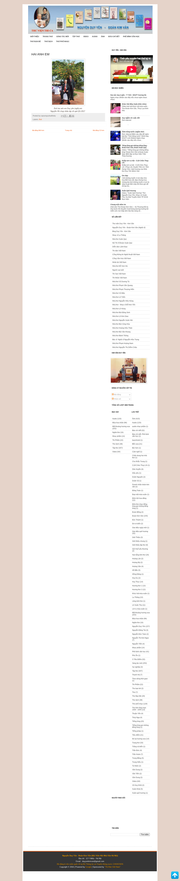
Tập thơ (76, 37)
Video (85, 37)
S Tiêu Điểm (137, 659)
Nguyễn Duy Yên (138, 626)
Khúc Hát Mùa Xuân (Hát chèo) (134, 104)
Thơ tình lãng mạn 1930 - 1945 (139, 709)
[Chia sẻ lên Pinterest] (73, 116)
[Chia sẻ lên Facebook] (70, 116)
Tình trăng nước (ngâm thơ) (133, 132)
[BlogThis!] (65, 116)
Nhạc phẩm (116, 436)
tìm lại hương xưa (139, 739)
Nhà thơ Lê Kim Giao (120, 316)
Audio (94, 37)
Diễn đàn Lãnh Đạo (119, 247)
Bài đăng (117, 395)
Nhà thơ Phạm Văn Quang (122, 285)
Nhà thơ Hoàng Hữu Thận (122, 328)
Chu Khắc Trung (138, 461)
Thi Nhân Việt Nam (119, 278)
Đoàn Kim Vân (137, 516)
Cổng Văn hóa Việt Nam (121, 258)
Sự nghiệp (136, 667)
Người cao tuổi (118, 270)
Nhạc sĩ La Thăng (119, 235)
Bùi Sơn (135, 448)
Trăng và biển (137, 747)
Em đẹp (125, 176)
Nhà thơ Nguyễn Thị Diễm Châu (124, 347)
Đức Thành (136, 520)
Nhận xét (117, 399)
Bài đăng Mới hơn (38, 130)
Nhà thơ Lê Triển (118, 297)
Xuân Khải (136, 789)
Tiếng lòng (136, 721)
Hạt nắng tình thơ (138, 555)
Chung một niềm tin (118, 205)
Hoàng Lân (136, 559)
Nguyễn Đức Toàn (139, 634)
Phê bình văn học (131, 37)
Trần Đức (135, 750)
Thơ (133, 692)
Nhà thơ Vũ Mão (118, 293)
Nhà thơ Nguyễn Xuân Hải (122, 320)
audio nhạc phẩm (139, 426)
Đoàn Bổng (136, 512)
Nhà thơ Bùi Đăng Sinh (121, 312)
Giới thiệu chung (138, 541)
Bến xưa (135, 444)
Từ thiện (135, 766)
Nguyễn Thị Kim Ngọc (140, 638)
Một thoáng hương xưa (121, 426)
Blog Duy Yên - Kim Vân (121, 231)
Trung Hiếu (136, 762)
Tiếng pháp (136, 731)
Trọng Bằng (136, 758)
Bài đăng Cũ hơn (98, 130)
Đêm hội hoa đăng (139, 498)
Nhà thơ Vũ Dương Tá (120, 282)
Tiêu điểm (136, 735)
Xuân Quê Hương (129, 191)
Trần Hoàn (136, 754)
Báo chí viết (114, 37)
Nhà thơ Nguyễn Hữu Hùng (122, 301)
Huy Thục (136, 582)
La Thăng (136, 597)
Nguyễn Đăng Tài (139, 630)
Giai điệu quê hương (140, 531)
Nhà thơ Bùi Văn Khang (121, 332)
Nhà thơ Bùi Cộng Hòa (121, 324)
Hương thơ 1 (137, 586)
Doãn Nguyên (137, 477)
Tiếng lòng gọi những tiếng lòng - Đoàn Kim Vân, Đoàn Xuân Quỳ (135, 147)
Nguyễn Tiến (137, 644)
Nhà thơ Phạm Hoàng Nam (122, 343)
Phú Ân (135, 655)
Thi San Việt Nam (119, 274)
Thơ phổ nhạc (62, 41)
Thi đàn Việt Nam (119, 251)
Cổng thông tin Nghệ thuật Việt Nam (126, 254)
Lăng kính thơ (137, 601)
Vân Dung (136, 777)
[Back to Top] (174, 875)
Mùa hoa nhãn (117, 423)
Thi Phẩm (116, 440)
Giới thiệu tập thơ (138, 545)
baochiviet (136, 440)
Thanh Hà (136, 675)
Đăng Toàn (136, 490)
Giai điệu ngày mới (139, 528)
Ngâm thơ (116, 432)
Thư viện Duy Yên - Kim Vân (123, 224)
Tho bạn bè (136, 688)
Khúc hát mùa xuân (139, 593)
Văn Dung (136, 770)
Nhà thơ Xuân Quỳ (119, 239)
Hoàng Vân (136, 566)
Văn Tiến (135, 774)
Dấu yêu (135, 473)
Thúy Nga (136, 717)
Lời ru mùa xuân (138, 609)
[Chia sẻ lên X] (67, 116)
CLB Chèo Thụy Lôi (139, 465)
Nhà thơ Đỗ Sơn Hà (120, 266)
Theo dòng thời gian (140, 679)
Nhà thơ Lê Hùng (119, 309)
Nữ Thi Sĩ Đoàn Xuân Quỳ (122, 243)
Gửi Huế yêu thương (140, 549)
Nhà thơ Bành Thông (120, 336)
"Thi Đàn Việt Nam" (113, 867)
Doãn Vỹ (135, 481)
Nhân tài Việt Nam (119, 262)
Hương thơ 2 (137, 590)
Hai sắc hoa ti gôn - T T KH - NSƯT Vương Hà (128, 95)
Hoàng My (136, 562)
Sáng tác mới (62, 37)
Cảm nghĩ (136, 452)
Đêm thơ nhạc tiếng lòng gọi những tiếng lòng (140, 506)
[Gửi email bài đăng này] (62, 116)
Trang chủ (68, 130)
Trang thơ (48, 37)
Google (88, 867)
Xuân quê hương (138, 793)
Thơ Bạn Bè (35, 41)
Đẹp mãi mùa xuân (139, 494)
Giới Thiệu (34, 37)
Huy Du (135, 578)
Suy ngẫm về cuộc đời (131, 118)
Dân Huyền (136, 469)
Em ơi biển (136, 524)
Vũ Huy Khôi (137, 785)
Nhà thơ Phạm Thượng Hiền (123, 289)
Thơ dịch (48, 41)
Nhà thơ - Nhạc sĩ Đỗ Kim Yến (123, 305)
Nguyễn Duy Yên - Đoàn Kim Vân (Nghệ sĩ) (128, 228)
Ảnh (103, 37)
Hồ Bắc (135, 570)
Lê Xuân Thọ (137, 605)
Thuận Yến (136, 714)
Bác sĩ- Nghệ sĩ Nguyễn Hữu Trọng (125, 340)
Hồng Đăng (136, 574)
